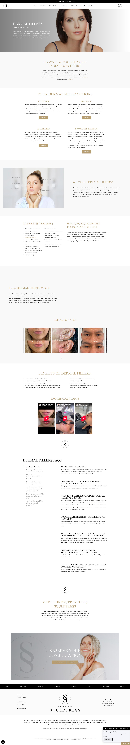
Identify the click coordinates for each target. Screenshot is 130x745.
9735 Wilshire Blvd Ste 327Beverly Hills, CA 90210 (108, 703)
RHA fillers (70, 79)
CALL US (120, 4)
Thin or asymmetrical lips (30, 237)
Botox (92, 502)
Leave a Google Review (21, 704)
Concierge (74, 686)
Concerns (23, 686)
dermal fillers (99, 722)
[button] (3, 742)
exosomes (58, 725)
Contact (122, 686)
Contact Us (125, 743)
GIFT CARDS (66, 1)
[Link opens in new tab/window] (105, 699)
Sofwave (53, 725)
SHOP (72, 1)
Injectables (19, 27)
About (7, 686)
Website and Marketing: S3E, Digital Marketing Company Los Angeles (74, 728)
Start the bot (107, 739)
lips (34, 109)
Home (14, 27)
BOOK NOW (59, 1)
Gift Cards (106, 686)
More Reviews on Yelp (21, 708)
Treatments (57, 686)
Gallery (90, 686)
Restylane (86, 77)
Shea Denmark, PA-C (29, 720)
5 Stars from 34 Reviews (21, 702)
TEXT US (120, 7)
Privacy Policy (58, 728)
